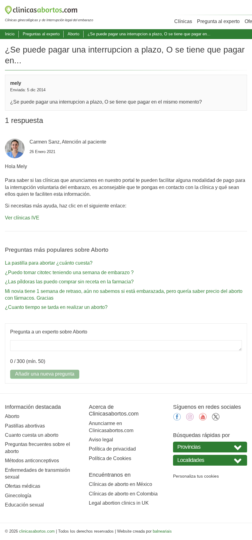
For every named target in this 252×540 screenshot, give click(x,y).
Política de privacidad (112, 448)
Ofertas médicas (22, 486)
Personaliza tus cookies (196, 476)
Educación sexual (24, 504)
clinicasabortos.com (37, 531)
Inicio (9, 34)
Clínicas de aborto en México (120, 484)
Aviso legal (101, 439)
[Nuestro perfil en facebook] (177, 418)
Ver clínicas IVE (22, 217)
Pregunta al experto (218, 21)
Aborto (73, 34)
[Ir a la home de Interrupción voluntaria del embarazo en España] (49, 11)
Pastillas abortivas (25, 425)
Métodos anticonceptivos (32, 460)
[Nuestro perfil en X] (216, 418)
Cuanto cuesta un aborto (31, 435)
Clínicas (183, 21)
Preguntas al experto (41, 34)
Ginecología (18, 495)
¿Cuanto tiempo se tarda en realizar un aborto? (56, 307)
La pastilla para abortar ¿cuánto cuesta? (49, 263)
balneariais (162, 531)
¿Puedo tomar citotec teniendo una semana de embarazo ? (69, 272)
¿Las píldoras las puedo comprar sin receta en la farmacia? (69, 281)
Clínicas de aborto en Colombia (123, 493)
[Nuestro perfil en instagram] (190, 418)
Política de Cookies (110, 458)
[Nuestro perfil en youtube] (203, 418)
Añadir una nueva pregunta (44, 373)
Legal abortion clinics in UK (119, 503)
